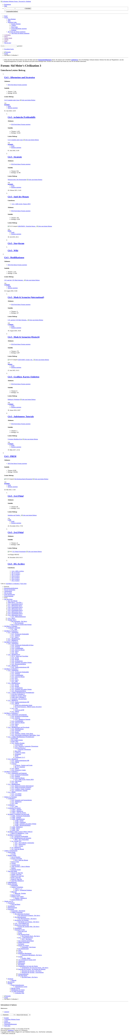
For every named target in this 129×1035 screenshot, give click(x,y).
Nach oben (23, 583)
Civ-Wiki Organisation (17, 991)
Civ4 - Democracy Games (18, 770)
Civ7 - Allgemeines (13, 632)
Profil (9, 106)
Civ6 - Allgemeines (13, 643)
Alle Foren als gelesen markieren (20, 33)
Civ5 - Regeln (15, 686)
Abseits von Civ (8, 901)
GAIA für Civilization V (18, 694)
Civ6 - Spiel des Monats (18, 650)
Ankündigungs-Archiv (21, 986)
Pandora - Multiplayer (21, 898)
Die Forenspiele (19, 623)
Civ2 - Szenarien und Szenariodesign (21, 800)
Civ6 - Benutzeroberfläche (18, 664)
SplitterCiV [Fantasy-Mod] (18, 695)
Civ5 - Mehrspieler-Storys (15, 612)
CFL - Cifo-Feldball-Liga (22, 923)
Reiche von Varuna (23, 945)
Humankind (14, 885)
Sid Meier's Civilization (10, 626)
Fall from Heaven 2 (20, 748)
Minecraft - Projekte (20, 893)
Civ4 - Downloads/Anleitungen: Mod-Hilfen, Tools (25, 735)
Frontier (20, 952)
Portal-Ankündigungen (17, 985)
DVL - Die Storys (27, 939)
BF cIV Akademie (20, 767)
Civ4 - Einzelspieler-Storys (15, 613)
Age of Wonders (15, 857)
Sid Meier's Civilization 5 (11, 669)
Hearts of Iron (15, 861)
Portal (5, 16)
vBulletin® (11, 1030)
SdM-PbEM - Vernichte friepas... (27, 226)
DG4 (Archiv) (15, 576)
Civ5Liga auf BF (19, 710)
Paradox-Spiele (12, 855)
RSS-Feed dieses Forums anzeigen (17, 84)
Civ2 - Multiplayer (16, 801)
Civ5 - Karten (15, 684)
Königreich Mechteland (24, 953)
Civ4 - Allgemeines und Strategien (17, 714)
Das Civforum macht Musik (26, 941)
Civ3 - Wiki (13, 250)
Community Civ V (20, 757)
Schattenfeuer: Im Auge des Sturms (28, 966)
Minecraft (14, 892)
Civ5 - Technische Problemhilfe (20, 672)
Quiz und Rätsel (15, 904)
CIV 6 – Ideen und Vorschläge (19, 656)
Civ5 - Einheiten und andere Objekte (21, 689)
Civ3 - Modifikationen (14, 257)
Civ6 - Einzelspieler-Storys (15, 607)
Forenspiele (11, 909)
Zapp (19, 950)
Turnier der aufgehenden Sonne (23, 705)
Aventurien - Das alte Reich (19, 699)
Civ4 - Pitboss (15, 768)
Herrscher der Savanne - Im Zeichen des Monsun (31, 969)
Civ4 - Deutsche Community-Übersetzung (26, 746)
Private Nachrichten (9, 589)
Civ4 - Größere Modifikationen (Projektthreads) (21, 737)
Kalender (13, 30)
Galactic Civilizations (17, 887)
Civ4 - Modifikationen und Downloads (18, 727)
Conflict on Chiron (20, 752)
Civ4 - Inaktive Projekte (17, 743)
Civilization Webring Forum (12, 1019)
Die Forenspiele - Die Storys (19, 621)
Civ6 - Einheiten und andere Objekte (21, 662)
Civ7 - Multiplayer (13, 640)
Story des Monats (12, 601)
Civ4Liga (13, 763)
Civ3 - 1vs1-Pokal (16, 496)
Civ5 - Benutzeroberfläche (18, 691)
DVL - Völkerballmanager (25, 937)
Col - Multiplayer (16, 847)
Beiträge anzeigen (13, 108)
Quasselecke (11, 903)
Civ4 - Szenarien (16, 730)
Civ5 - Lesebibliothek (17, 675)
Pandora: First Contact (17, 896)
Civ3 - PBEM (10, 456)
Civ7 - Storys (15, 637)
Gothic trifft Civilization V (18, 697)
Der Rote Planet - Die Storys (30, 977)
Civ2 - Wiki (14, 803)
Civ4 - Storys (15, 724)
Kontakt (6, 1018)
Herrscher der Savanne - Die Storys (31, 971)
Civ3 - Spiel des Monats (18, 197)
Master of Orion (15, 895)
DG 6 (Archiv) (16, 572)
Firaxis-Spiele (11, 852)
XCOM (13, 854)
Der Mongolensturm (20, 917)
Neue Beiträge (12, 19)
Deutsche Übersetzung (24, 749)
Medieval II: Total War (17, 876)
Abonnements (8, 591)
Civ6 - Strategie (15, 646)
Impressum (7, 1022)
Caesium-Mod (19, 744)
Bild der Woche (15, 988)
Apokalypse (21, 961)
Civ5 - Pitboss (15, 711)
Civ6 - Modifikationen (14, 654)
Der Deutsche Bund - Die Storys (31, 936)
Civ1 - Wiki (14, 806)
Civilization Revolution (14, 808)
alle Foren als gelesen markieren (16, 32)
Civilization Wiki (19, 993)
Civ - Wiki (14, 629)
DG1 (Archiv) (15, 580)
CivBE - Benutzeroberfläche (23, 825)
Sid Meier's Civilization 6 (11, 642)
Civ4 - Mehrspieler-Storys (15, 615)
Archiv (6, 1021)
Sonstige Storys (12, 620)
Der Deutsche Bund (23, 934)
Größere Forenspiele (17, 912)
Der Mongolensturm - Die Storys (27, 918)
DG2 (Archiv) (15, 579)
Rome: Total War (16, 877)
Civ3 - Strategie (15, 157)
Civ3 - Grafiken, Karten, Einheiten (23, 377)
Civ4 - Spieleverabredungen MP (20, 760)
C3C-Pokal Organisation (19, 551)
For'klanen (21, 944)
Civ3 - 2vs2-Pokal (16, 532)
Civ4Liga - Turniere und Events (23, 765)
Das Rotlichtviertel (23, 948)
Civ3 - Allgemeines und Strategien (19, 77)
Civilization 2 (11, 798)
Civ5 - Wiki (14, 681)
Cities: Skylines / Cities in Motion (20, 866)
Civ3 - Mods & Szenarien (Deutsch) (24, 337)
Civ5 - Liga (14, 708)
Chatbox (13, 25)
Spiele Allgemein (12, 884)
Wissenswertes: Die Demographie (17, 179)
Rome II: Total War (16, 879)
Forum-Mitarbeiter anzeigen (19, 28)
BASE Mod (14, 738)
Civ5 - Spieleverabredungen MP (20, 702)
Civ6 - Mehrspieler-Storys (15, 608)
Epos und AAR (22, 931)
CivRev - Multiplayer (17, 811)
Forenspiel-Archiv (20, 929)
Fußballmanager (12, 882)
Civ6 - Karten (15, 657)
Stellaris (13, 868)
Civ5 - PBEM (15, 703)
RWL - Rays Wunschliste (22, 839)
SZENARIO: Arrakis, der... (25, 359)
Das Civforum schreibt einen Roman (21, 624)
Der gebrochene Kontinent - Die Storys (29, 915)
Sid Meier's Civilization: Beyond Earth (18, 814)
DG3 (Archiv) (15, 577)
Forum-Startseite (8, 596)
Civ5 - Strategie (15, 673)
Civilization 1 (11, 805)
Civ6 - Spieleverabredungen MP (20, 667)
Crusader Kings (15, 865)
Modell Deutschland (23, 942)
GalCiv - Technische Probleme (23, 890)
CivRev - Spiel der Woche (18, 812)
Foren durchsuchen (9, 594)
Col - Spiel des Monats (17, 849)
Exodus (20, 956)
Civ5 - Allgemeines (13, 670)
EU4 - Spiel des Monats (21, 860)
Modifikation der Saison (18, 990)
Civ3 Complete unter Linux (11, 100)
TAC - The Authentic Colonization (24, 842)
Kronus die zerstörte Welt (22, 925)
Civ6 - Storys (15, 651)
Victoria (13, 863)
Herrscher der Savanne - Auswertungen (33, 972)
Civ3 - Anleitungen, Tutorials (21, 416)
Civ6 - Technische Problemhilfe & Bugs (22, 645)
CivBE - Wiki (15, 830)
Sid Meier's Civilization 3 (11, 771)
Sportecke (10, 978)
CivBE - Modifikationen (18, 819)
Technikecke (11, 906)
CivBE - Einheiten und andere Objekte (25, 824)
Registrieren (7, 4)
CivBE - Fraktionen (20, 822)
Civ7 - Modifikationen (14, 639)
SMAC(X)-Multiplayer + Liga (19, 833)
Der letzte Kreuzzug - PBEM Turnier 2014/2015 (28, 707)
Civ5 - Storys (15, 680)
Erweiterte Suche (9, 49)
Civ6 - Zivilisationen (17, 661)
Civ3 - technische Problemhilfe (21, 117)
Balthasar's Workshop (14, 399)
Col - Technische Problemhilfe (19, 836)
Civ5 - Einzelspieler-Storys (15, 610)
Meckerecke (11, 982)
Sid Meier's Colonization (14, 835)
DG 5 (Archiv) (16, 574)
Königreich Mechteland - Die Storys (32, 955)
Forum (6, 17)
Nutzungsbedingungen (10, 1024)
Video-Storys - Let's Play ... (15, 602)
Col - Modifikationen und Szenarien (21, 838)
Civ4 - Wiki (14, 725)
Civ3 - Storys (11, 618)
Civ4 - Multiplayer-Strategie (22, 719)
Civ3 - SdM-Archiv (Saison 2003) (21, 204)
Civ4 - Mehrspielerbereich (18, 616)
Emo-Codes (14, 27)
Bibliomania (21, 963)
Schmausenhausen (23, 974)
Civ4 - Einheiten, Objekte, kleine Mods (22, 733)
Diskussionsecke (12, 907)
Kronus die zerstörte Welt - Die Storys (28, 926)
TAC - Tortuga (19, 846)
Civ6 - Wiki (14, 653)
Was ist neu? (7, 43)
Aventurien (18, 754)
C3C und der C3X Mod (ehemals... (14, 280)
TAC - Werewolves (20, 844)
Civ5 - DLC (14, 678)
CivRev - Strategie (16, 809)
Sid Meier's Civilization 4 (11, 713)
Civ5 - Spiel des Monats (18, 676)
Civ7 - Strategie (15, 635)
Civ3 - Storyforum (16, 243)
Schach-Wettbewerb (16, 899)
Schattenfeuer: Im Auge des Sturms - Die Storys (35, 967)
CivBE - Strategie (16, 817)
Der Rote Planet (22, 975)
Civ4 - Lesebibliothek (17, 721)
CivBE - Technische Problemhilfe (20, 816)
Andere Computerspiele (10, 850)
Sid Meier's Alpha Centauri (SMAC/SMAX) (20, 831)
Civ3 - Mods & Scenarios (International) (26, 297)
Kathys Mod (14, 741)
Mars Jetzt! (18, 751)
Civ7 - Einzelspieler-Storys (15, 604)
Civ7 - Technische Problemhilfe (20, 634)
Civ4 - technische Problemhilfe (19, 716)
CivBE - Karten (19, 820)
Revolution (21, 964)
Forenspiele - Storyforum (18, 910)
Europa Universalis (16, 858)
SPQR (16, 756)
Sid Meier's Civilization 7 (11, 631)
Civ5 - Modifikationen (14, 683)
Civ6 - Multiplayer (13, 665)
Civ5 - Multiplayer (13, 700)
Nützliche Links (12, 22)
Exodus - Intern (26, 958)
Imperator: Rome (16, 869)
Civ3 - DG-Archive (16, 564)
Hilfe (5, 6)
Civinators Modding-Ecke (15, 439)
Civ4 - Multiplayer (13, 759)
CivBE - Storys (15, 828)
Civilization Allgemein (14, 627)
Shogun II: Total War (17, 873)
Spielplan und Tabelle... (14, 515)
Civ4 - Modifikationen (17, 729)
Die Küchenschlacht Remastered (23, 479)
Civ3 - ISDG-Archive (18, 571)
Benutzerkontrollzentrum (11, 588)
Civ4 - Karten (15, 732)
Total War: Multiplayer (17, 880)
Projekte (10, 983)
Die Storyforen (8, 599)
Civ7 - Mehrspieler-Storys (15, 605)
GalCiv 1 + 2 (18, 888)
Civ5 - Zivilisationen (17, 688)
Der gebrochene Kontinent (22, 914)
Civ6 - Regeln (15, 659)
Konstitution (18, 928)
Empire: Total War (16, 874)
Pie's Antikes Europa (17, 740)
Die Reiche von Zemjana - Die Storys (28, 922)
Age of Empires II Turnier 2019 (27, 960)
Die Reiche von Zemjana (22, 920)
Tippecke (13, 980)
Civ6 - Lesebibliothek (17, 648)
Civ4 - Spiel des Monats (18, 722)
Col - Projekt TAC (16, 841)
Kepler (20, 933)
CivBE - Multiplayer (17, 827)
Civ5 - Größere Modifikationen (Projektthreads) (21, 692)
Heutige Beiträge (16, 24)
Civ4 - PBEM (15, 762)
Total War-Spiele (12, 871)
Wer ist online (8, 593)
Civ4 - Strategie (15, 718)
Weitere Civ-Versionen (10, 797)
